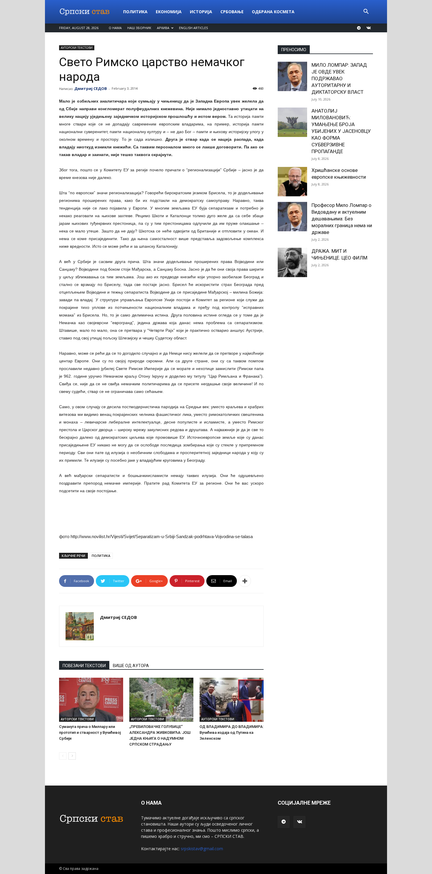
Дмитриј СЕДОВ (90, 88)
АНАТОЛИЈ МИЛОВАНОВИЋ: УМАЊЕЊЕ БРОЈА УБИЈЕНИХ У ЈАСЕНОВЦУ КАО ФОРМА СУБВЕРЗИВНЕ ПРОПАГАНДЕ (341, 131)
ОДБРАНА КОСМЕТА (273, 11)
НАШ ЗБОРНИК (139, 28)
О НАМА (115, 28)
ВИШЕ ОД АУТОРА (131, 665)
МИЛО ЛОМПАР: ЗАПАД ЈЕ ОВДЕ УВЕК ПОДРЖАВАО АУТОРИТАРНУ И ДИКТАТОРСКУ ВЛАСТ (339, 78)
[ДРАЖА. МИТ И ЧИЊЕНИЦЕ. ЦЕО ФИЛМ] (292, 262)
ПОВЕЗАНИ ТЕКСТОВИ (84, 665)
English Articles (193, 28)
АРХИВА (163, 28)
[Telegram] (358, 28)
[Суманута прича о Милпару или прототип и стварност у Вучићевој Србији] (91, 700)
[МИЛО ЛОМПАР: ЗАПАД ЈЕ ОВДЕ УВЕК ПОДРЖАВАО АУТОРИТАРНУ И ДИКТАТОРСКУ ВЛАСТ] (292, 76)
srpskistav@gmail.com (202, 848)
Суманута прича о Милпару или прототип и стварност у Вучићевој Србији (90, 732)
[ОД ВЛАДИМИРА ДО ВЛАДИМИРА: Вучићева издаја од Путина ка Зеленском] (232, 700)
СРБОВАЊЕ (232, 11)
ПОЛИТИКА (135, 11)
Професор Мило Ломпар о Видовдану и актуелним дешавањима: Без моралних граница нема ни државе (342, 218)
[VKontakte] (368, 28)
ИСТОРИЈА (201, 11)
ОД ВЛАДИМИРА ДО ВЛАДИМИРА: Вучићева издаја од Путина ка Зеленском (232, 732)
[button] (366, 12)
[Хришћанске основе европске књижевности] (292, 181)
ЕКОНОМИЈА (169, 11)
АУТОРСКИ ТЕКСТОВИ (77, 48)
